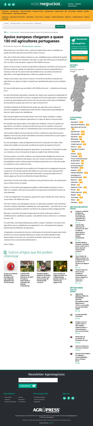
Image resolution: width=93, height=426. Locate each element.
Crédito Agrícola (78, 17)
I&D (66, 11)
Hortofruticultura (25, 11)
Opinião (86, 11)
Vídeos (73, 200)
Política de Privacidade (10, 401)
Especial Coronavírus (78, 149)
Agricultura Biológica (20, 13)
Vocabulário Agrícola (15, 23)
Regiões (6, 23)
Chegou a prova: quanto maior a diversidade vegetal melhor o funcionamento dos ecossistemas (81, 326)
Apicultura (5, 17)
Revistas (70, 4)
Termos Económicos (28, 23)
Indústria (80, 11)
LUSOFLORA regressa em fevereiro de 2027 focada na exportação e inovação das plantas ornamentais (26, 280)
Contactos (78, 4)
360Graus (51, 423)
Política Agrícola (7, 13)
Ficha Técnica (22, 401)
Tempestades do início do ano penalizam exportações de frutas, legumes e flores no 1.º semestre (81, 275)
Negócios (68, 17)
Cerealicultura (14, 11)
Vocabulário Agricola (39, 397)
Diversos (74, 147)
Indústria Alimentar (58, 17)
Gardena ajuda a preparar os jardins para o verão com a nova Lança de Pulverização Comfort (44, 278)
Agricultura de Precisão (17, 17)
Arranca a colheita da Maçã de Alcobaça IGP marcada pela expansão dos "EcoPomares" (10, 278)
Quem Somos (72, 6)
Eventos (86, 17)
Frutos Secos (39, 17)
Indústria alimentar (77, 173)
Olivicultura (30, 17)
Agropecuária (49, 11)
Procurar (61, 26)
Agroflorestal (59, 11)
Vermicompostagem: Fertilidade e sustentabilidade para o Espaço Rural (82, 357)
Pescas (73, 190)
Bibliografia (38, 23)
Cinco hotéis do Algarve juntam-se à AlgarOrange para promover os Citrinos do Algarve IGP (60, 278)
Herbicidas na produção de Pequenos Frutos (81, 338)
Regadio (47, 17)
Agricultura (38, 46)
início (7, 32)
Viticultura (5, 11)
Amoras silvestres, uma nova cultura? (82, 347)
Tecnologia (71, 11)
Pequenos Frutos (38, 11)
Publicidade (21, 399)
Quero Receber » (79, 58)
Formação (5, 19)
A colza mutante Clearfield (81, 315)
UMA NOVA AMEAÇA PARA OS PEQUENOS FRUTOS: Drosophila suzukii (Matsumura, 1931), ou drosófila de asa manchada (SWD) (82, 301)
